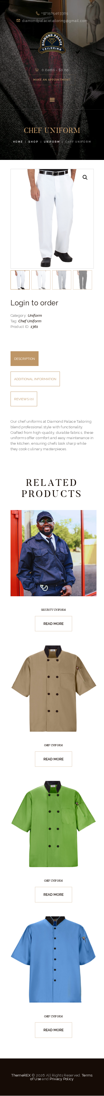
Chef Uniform (29, 321)
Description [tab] (24, 359)
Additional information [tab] (35, 379)
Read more (54, 624)
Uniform (52, 141)
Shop (33, 141)
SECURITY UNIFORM (53, 610)
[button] (85, 177)
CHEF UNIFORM (53, 745)
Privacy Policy (62, 1079)
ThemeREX (21, 1075)
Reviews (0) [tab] (24, 399)
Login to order (35, 303)
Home (18, 141)
